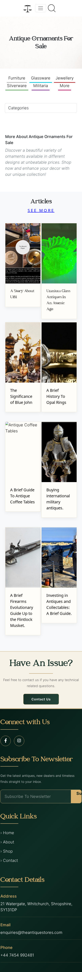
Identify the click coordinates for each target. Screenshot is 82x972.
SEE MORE (41, 210)
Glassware (40, 78)
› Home (7, 832)
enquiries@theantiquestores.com (31, 932)
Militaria (40, 85)
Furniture (16, 78)
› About (7, 842)
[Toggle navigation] (40, 8)
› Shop (6, 851)
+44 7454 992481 (17, 955)
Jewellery (65, 78)
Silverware (17, 85)
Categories (18, 108)
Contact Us (41, 699)
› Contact (9, 860)
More (64, 85)
